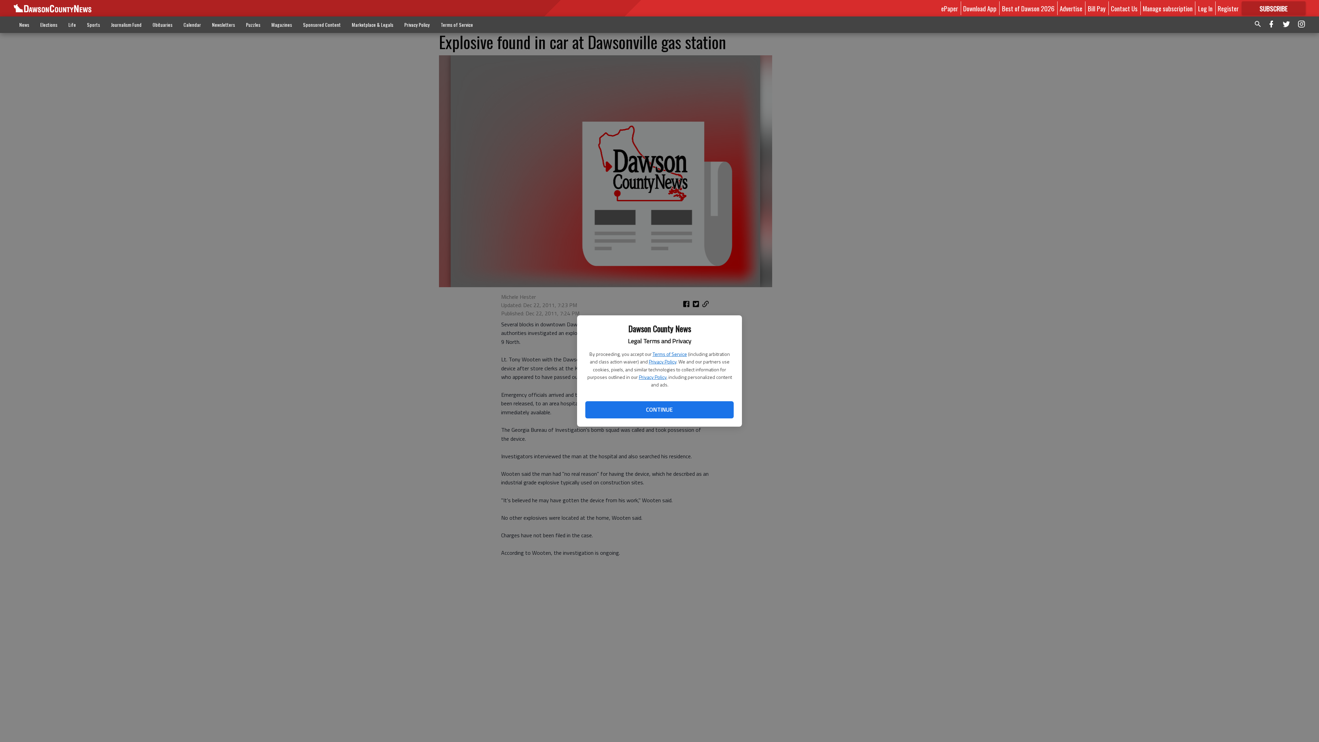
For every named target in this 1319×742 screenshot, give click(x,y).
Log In (1205, 8)
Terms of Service (670, 354)
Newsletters (223, 24)
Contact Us (1124, 8)
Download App (979, 8)
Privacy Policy (662, 361)
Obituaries (162, 24)
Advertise (1071, 8)
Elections (48, 24)
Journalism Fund (126, 24)
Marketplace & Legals (372, 24)
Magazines (281, 24)
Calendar (192, 24)
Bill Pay (1097, 8)
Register (1228, 8)
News (24, 24)
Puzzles (253, 24)
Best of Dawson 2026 (1028, 8)
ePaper (949, 8)
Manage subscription (1168, 8)
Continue (659, 409)
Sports (93, 24)
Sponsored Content (322, 24)
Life (72, 24)
